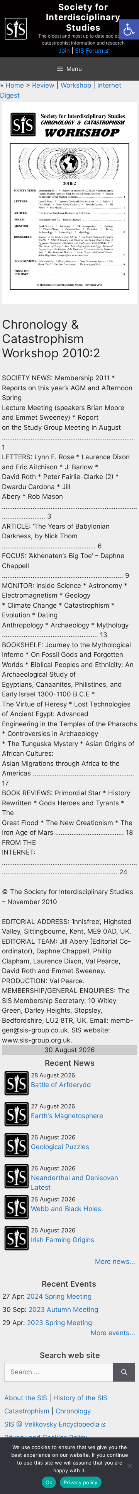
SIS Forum (89, 50)
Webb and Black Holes (66, 1209)
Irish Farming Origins (62, 1240)
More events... (113, 1333)
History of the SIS (80, 1398)
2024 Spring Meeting (59, 1296)
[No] (129, 1466)
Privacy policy (81, 1482)
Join (64, 50)
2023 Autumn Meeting (63, 1309)
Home (15, 85)
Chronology (73, 1411)
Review (44, 85)
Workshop (77, 85)
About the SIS (25, 1398)
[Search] (124, 1372)
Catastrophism (26, 1411)
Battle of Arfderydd (61, 1085)
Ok (49, 1482)
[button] (129, 29)
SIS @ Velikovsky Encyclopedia (52, 1424)
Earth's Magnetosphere (67, 1116)
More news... (115, 1261)
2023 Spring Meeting (59, 1323)
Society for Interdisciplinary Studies (83, 17)
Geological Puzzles (60, 1147)
